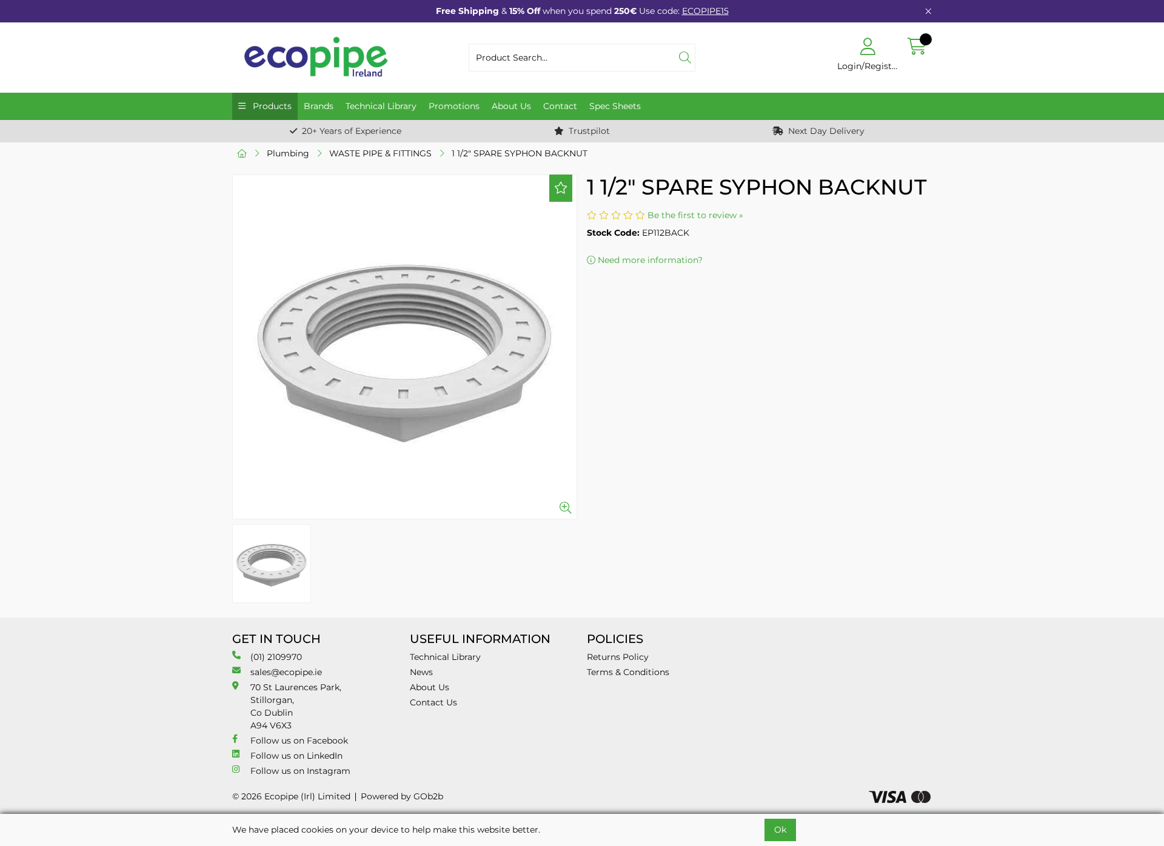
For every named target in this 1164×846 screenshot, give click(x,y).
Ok (780, 829)
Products (271, 106)
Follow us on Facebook (299, 740)
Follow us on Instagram (300, 770)
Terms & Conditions (628, 672)
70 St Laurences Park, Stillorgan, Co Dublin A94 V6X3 (295, 706)
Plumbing (288, 153)
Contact (560, 106)
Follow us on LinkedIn (296, 755)
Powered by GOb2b (402, 796)
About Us (511, 106)
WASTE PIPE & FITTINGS (380, 153)
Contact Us (433, 702)
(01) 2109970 (276, 656)
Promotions (454, 106)
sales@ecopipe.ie (286, 672)
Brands (318, 106)
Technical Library (381, 106)
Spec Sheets (615, 106)
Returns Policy (618, 656)
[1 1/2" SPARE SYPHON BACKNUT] (404, 347)
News (421, 672)
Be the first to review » (695, 215)
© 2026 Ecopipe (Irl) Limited (291, 796)
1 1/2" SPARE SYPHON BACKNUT (519, 153)
